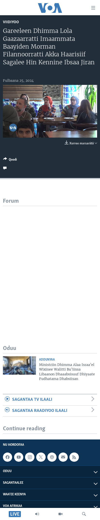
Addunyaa (47, 359)
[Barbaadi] (84, 514)
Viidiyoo (11, 22)
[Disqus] (50, 266)
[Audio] (37, 514)
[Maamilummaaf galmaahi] (63, 457)
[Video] (60, 514)
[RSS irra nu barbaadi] (74, 457)
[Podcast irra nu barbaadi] (52, 457)
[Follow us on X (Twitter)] (40, 457)
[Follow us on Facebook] (7, 457)
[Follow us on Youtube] (18, 457)
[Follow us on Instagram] (29, 457)
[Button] (10, 160)
